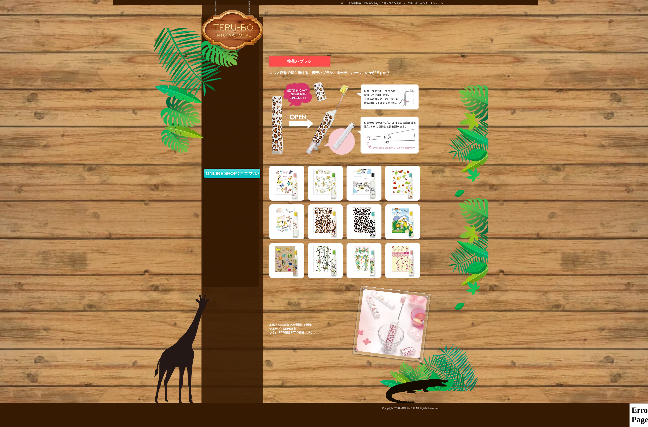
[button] (300, 61)
